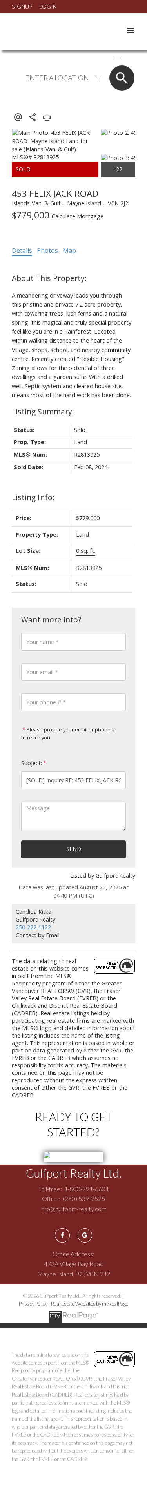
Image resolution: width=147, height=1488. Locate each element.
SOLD (129, 57)
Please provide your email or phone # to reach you (68, 733)
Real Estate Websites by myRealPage (89, 1304)
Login (48, 6)
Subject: (31, 763)
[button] (62, 1235)
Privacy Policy (33, 1304)
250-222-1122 (33, 927)
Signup (22, 6)
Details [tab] (22, 250)
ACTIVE (100, 57)
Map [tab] (69, 250)
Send (73, 849)
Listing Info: (33, 497)
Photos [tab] (47, 250)
